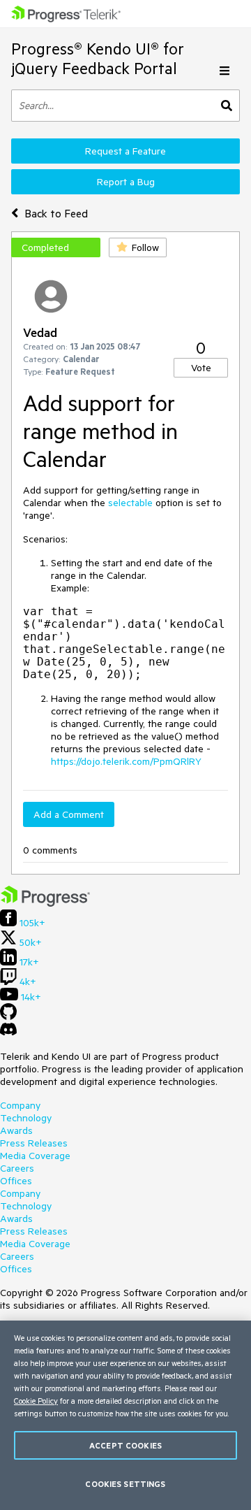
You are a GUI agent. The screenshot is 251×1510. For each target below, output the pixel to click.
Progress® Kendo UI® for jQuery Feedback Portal (97, 58)
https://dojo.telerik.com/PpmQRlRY (126, 761)
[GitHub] (8, 1016)
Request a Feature (125, 151)
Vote (201, 367)
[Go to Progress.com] (45, 903)
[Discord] (8, 1032)
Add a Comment (68, 814)
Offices (16, 1180)
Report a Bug (126, 181)
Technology (26, 1118)
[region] (125, 1415)
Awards (16, 1130)
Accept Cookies (125, 1445)
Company (20, 1105)
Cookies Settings (125, 1484)
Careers (17, 1168)
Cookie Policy (36, 1400)
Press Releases (34, 1143)
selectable (130, 502)
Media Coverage (35, 1155)
